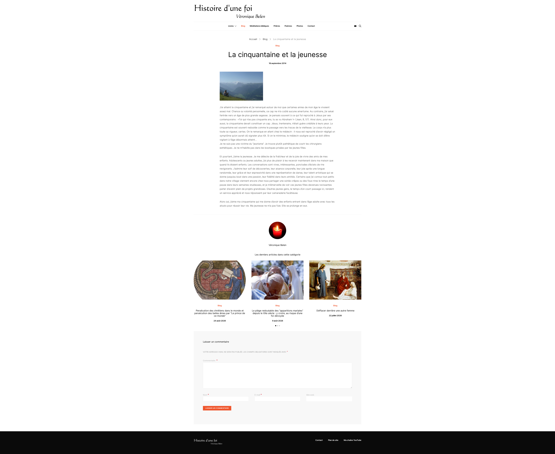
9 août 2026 (277, 321)
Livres (231, 26)
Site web (310, 395)
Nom (206, 394)
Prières (277, 26)
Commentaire (209, 360)
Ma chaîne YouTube (352, 440)
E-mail (258, 394)
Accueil (253, 39)
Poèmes (288, 26)
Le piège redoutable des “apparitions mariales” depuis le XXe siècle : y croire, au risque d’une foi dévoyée (277, 313)
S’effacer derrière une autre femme (335, 310)
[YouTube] (355, 26)
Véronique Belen (277, 245)
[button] (276, 326)
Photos (300, 26)
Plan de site (333, 440)
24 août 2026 (220, 321)
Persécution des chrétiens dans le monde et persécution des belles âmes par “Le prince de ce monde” (219, 313)
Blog (243, 26)
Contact (311, 26)
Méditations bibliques (259, 26)
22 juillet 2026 (335, 315)
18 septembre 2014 (277, 63)
